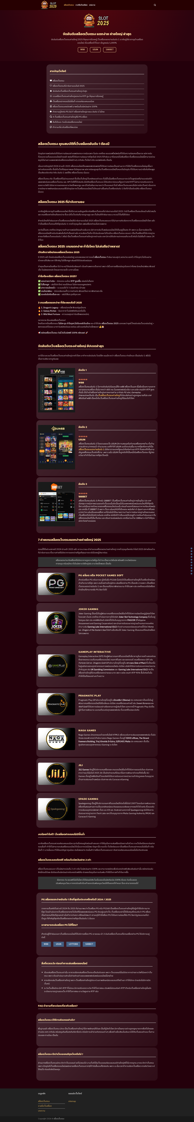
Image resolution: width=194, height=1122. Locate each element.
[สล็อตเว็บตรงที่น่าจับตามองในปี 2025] (191, 551)
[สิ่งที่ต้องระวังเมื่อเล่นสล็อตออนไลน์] (191, 571)
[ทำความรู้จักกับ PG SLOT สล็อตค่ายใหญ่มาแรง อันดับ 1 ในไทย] (191, 565)
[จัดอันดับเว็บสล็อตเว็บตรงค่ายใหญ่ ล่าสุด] (191, 554)
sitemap (72, 1101)
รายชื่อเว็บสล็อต (82, 5)
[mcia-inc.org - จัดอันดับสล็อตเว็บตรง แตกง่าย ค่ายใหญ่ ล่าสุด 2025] (49, 5)
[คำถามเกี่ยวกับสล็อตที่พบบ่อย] (191, 574)
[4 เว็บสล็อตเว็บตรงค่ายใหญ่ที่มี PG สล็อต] (191, 568)
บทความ (92, 5)
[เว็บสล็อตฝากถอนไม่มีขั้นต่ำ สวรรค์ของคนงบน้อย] (191, 559)
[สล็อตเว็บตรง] (191, 548)
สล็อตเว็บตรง (69, 5)
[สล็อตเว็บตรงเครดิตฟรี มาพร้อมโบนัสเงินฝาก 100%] (191, 562)
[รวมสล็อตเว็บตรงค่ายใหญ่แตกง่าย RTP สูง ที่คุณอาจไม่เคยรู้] (191, 557)
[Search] (155, 5)
